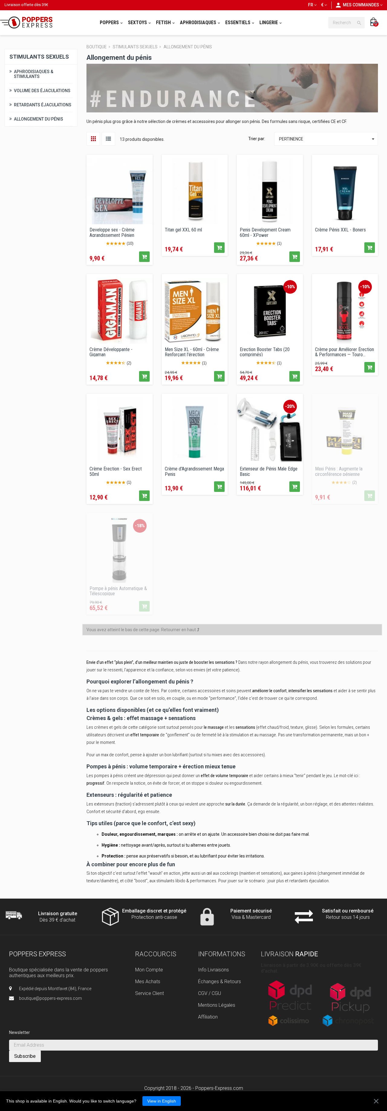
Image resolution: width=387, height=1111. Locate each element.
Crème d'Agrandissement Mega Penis (194, 471)
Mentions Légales (216, 1005)
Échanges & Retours (219, 981)
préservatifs (158, 856)
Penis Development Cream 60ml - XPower (265, 232)
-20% (290, 406)
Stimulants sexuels (39, 56)
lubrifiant (180, 754)
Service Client (149, 993)
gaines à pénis (304, 873)
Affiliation (208, 1017)
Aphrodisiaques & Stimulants (33, 74)
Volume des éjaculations (42, 90)
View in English (161, 1101)
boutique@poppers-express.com (50, 998)
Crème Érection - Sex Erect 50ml (115, 471)
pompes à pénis (108, 775)
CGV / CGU (209, 993)
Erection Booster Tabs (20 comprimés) (265, 352)
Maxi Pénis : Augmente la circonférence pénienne (339, 471)
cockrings (229, 873)
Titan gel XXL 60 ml (183, 230)
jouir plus (276, 880)
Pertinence (327, 139)
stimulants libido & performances (186, 880)
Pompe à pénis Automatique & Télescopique (118, 591)
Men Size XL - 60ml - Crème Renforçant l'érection (192, 352)
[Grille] (93, 139)
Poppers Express (37, 954)
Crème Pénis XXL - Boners (340, 230)
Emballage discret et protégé (154, 911)
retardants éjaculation (309, 880)
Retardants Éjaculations (42, 104)
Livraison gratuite (57, 913)
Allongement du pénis (38, 119)
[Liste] (108, 139)
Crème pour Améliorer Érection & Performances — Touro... (344, 352)
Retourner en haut (179, 629)
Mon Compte (149, 970)
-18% (140, 525)
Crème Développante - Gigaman (110, 352)
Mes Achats (147, 981)
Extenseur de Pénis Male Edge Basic (269, 471)
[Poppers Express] (28, 22)
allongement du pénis (288, 662)
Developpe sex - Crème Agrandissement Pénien (112, 232)
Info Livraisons (213, 970)
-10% (290, 286)
